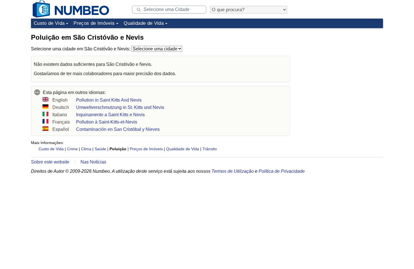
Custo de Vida (49, 23)
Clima (86, 149)
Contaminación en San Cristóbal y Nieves (118, 129)
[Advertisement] (341, 66)
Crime (72, 149)
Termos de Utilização (233, 171)
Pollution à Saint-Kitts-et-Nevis (106, 122)
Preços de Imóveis (94, 23)
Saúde (100, 149)
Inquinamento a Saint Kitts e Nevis (110, 114)
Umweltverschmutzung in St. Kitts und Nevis (120, 107)
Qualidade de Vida (144, 23)
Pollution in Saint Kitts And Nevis (109, 100)
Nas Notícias (93, 162)
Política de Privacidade (282, 171)
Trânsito (209, 149)
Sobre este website (50, 162)
